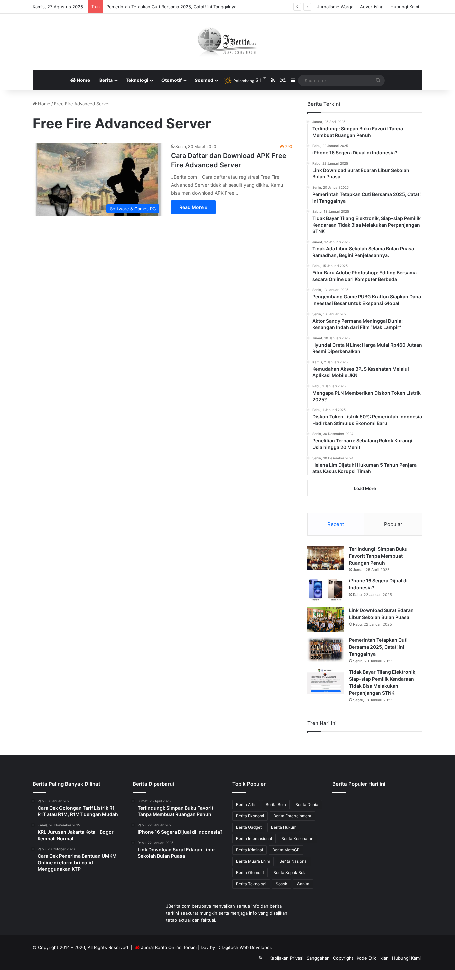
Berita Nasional (293, 861)
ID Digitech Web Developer (243, 947)
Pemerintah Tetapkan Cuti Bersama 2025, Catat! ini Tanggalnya (171, 6)
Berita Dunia (306, 804)
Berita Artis (246, 804)
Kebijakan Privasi (286, 958)
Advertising (372, 6)
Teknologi (137, 80)
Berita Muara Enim (253, 861)
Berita (106, 80)
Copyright (343, 958)
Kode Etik (366, 958)
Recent (335, 524)
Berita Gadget (249, 827)
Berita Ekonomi (250, 815)
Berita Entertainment (292, 815)
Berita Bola (276, 804)
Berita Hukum (283, 827)
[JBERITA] (227, 42)
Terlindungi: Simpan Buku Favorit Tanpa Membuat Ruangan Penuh (378, 556)
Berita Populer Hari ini (358, 784)
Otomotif (171, 80)
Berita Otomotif (250, 872)
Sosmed (204, 80)
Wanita (303, 883)
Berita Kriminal (249, 849)
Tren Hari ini (322, 723)
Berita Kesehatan (297, 838)
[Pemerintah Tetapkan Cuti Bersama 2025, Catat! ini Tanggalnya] (325, 649)
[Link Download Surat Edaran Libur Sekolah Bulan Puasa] (325, 619)
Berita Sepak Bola (290, 872)
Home (83, 80)
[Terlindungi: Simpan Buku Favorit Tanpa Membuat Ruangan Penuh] (325, 558)
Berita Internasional (254, 838)
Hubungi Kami (404, 6)
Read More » (193, 207)
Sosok (281, 883)
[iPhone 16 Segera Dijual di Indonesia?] (325, 589)
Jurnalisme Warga (335, 6)
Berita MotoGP (286, 849)
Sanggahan (318, 958)
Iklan (384, 958)
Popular (393, 524)
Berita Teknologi (251, 883)
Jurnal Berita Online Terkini (169, 947)
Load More (365, 488)
